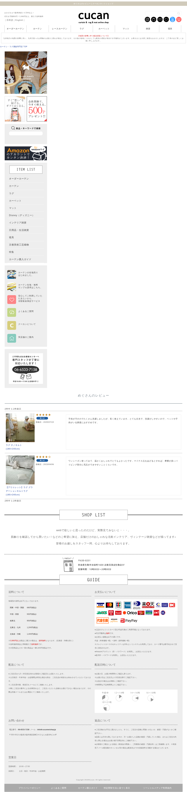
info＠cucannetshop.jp (46, 730)
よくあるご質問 (58, 788)
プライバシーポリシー (30, 788)
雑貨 (148, 28)
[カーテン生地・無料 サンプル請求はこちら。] (24, 290)
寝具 (170, 28)
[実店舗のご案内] (24, 341)
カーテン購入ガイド (88, 788)
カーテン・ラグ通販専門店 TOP (13, 47)
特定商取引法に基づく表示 (117, 788)
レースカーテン (59, 28)
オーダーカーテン (15, 28)
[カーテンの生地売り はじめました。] (24, 277)
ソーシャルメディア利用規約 (157, 788)
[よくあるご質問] (24, 315)
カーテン (37, 28)
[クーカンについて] (24, 328)
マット (126, 28)
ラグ (82, 28)
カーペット (103, 28)
